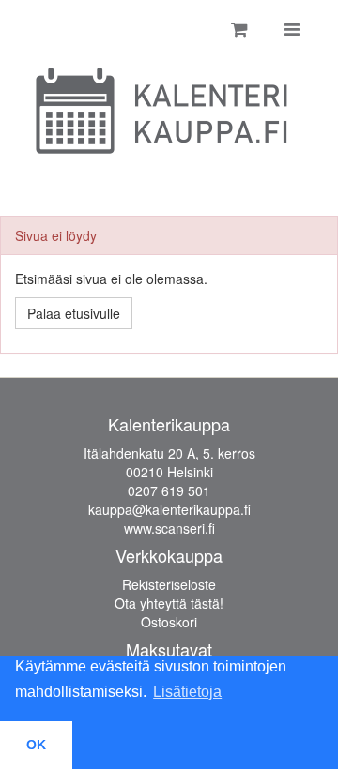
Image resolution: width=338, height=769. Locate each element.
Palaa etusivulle (73, 313)
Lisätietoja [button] (187, 692)
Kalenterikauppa (169, 424)
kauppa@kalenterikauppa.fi (169, 509)
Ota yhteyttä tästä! (169, 603)
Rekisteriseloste (169, 584)
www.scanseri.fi (169, 528)
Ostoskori (169, 621)
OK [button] (36, 744)
